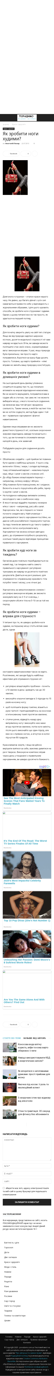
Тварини (8, 1310)
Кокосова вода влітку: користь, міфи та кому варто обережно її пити (33, 1047)
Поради (7, 1276)
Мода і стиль (10, 1267)
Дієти (6, 1252)
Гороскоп (8, 1247)
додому (6, 124)
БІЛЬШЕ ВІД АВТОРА (35, 1038)
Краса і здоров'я (18, 124)
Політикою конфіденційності (36, 1367)
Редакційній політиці (19, 1356)
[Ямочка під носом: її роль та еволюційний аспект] (10, 1087)
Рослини (8, 1296)
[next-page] (28, 1124)
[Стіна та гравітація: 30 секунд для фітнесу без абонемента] (10, 1114)
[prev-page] (24, 1124)
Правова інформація (38, 1339)
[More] (35, 153)
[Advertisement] (27, 28)
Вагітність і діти (11, 1242)
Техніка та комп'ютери (14, 1315)
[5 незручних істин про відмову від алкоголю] (10, 1101)
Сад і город (9, 1301)
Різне (6, 1286)
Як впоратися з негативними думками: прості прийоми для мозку (34, 1074)
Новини (7, 1271)
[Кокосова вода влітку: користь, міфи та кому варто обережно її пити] (10, 1047)
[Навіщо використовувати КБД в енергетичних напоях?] (10, 1061)
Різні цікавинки (11, 1291)
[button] (4, 118)
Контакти (27, 1342)
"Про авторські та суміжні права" (28, 1353)
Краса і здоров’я (39, 1337)
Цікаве (7, 1320)
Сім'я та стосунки (12, 1306)
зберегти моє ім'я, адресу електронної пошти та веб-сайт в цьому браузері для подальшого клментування (26, 1191)
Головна (8, 1337)
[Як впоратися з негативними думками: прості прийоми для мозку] (10, 1074)
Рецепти (8, 1281)
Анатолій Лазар (12, 143)
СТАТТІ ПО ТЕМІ (12, 1038)
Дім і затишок (10, 1257)
